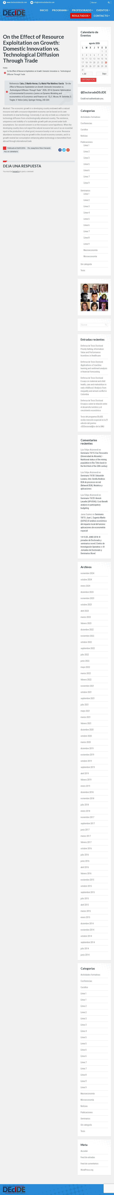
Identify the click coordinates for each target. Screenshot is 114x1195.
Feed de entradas (88, 1157)
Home (5, 68)
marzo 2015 (86, 911)
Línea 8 (87, 237)
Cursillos (84, 129)
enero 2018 (85, 811)
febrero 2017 (86, 842)
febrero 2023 (86, 623)
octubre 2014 (86, 936)
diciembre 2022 (87, 629)
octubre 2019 (86, 761)
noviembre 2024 (87, 573)
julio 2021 (85, 704)
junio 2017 (85, 830)
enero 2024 (85, 586)
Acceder (84, 1151)
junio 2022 (85, 661)
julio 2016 (85, 855)
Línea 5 (87, 164)
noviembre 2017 (87, 817)
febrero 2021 (86, 723)
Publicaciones (87, 142)
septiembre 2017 (88, 823)
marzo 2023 (86, 617)
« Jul (84, 74)
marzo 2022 (86, 673)
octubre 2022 (86, 642)
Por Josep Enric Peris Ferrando (39, 148)
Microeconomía (90, 256)
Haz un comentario (11, 152)
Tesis (83, 270)
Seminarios (85, 190)
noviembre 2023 (87, 598)
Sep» (104, 74)
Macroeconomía (91, 250)
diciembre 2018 (87, 792)
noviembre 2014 (87, 930)
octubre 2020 (86, 736)
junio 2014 (85, 955)
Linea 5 (87, 219)
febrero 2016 (86, 873)
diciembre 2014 (87, 923)
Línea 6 (87, 170)
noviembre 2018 (87, 798)
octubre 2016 (86, 848)
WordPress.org (87, 1170)
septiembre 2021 (88, 698)
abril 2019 (85, 773)
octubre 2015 (86, 886)
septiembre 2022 (88, 648)
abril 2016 (85, 867)
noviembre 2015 (87, 880)
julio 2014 (85, 948)
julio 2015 (85, 898)
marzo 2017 (86, 836)
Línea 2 (87, 151)
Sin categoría (86, 264)
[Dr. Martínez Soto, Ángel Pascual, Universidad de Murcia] (94, 288)
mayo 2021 (85, 711)
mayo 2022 (85, 667)
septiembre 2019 (88, 767)
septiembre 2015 (88, 892)
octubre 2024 (86, 579)
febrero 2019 (86, 779)
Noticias (84, 136)
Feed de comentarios (89, 1163)
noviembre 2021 (87, 686)
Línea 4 (87, 212)
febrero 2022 (86, 679)
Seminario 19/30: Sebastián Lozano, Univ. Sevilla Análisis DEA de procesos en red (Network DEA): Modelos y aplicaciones (93, 482)
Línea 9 (87, 183)
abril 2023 (85, 611)
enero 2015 (85, 917)
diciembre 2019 (87, 748)
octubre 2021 (86, 692)
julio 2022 (85, 654)
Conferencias (86, 123)
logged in (16, 172)
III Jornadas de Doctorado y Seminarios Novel (92, 550)
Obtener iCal (88, 79)
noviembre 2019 (87, 754)
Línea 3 (87, 158)
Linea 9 (87, 244)
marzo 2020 (86, 742)
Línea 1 (87, 145)
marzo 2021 (86, 717)
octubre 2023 (86, 604)
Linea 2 (87, 200)
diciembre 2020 (87, 729)
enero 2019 (85, 786)
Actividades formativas (90, 117)
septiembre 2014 (88, 942)
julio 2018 (85, 805)
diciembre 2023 (87, 592)
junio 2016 (85, 861)
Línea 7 (87, 176)
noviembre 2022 (87, 636)
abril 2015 (85, 905)
